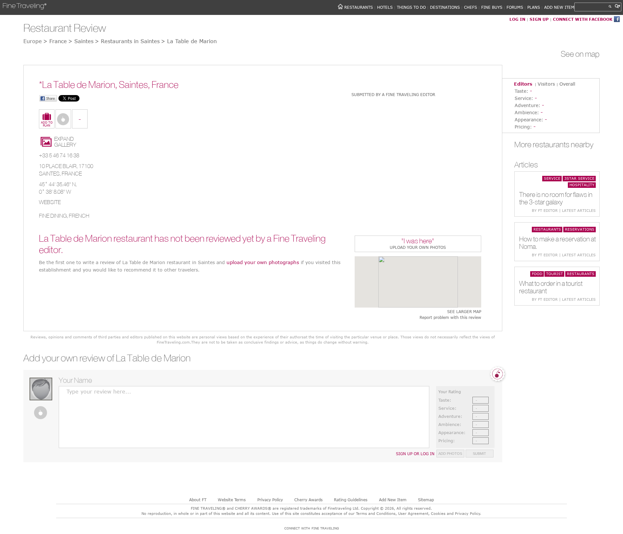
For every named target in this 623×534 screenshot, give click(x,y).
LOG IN (517, 19)
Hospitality (581, 185)
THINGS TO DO (411, 7)
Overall (567, 84)
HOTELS (385, 7)
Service (552, 178)
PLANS (533, 7)
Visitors (546, 84)
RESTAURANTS (358, 7)
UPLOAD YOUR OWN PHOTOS (418, 247)
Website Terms (232, 499)
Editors (523, 84)
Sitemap (426, 499)
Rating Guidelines (350, 499)
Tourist (554, 274)
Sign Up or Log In (415, 453)
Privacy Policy (270, 499)
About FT (197, 499)
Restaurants (547, 229)
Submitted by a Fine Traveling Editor (393, 94)
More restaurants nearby (553, 144)
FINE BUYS (491, 7)
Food (537, 274)
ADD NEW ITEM (559, 7)
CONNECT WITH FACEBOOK (582, 19)
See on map (580, 53)
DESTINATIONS (445, 7)
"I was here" (417, 241)
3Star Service (579, 178)
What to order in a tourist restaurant (550, 287)
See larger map (464, 311)
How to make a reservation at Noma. (557, 242)
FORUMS (515, 7)
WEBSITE (50, 202)
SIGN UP (539, 19)
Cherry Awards (308, 499)
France (72, 173)
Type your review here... (99, 391)
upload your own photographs (262, 262)
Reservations (579, 229)
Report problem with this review (450, 317)
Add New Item (393, 499)
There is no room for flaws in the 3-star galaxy (555, 198)
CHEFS (470, 7)
